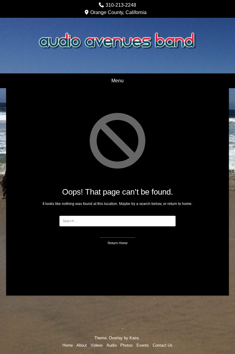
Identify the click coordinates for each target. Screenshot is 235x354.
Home (67, 345)
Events (142, 345)
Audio (111, 345)
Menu (117, 80)
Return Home (118, 243)
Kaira (134, 338)
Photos (126, 345)
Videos (97, 345)
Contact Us (163, 345)
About (81, 345)
